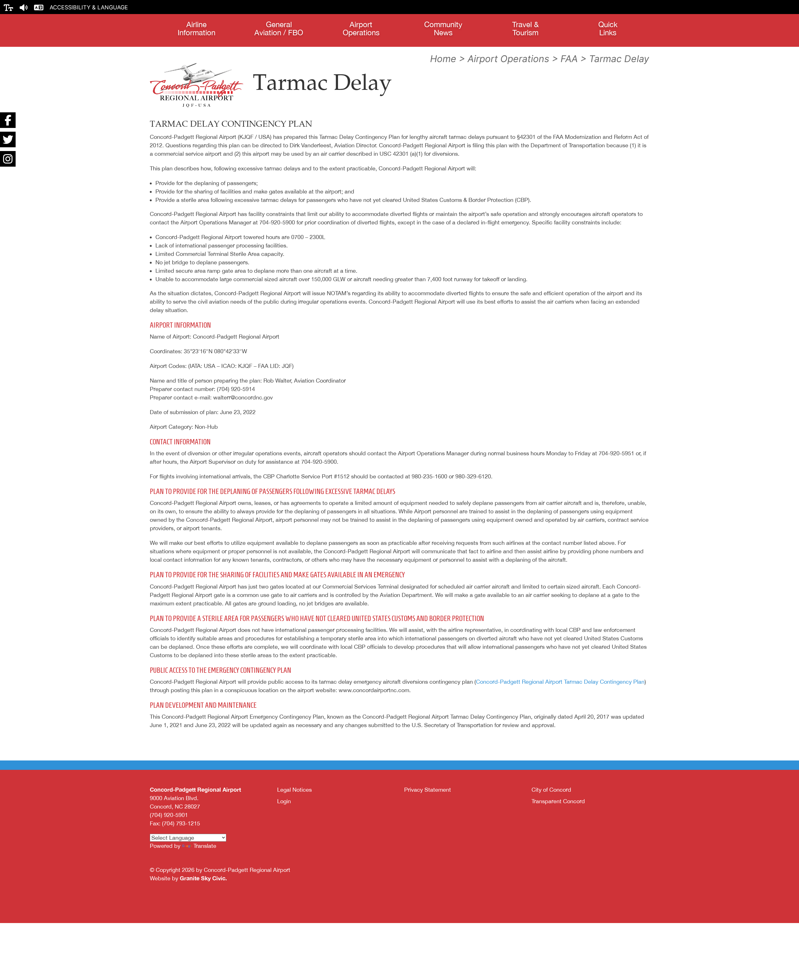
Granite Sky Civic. (203, 878)
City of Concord (551, 789)
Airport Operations (361, 28)
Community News (443, 28)
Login (284, 801)
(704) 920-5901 (169, 815)
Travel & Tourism (525, 28)
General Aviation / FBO (278, 28)
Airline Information (196, 28)
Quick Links (607, 28)
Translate (205, 846)
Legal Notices (294, 789)
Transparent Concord (558, 801)
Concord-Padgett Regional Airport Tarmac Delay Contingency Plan (560, 681)
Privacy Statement (427, 789)
